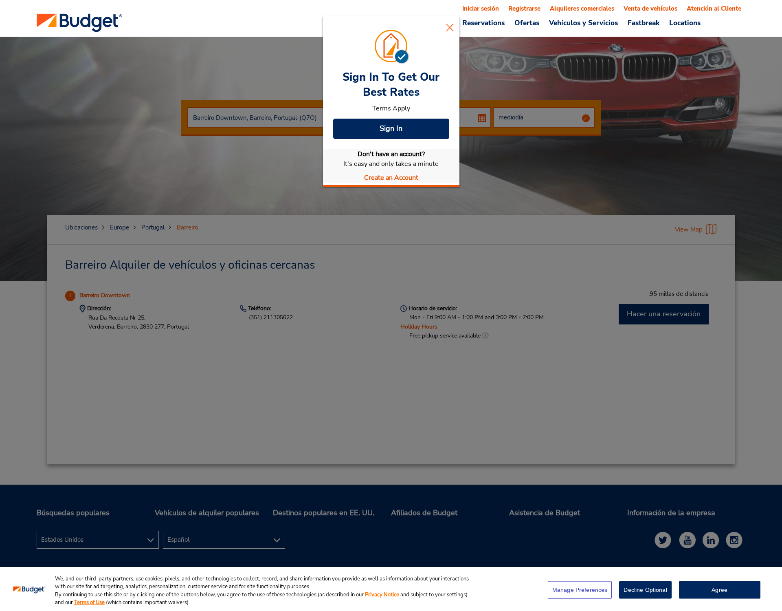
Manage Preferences (580, 590)
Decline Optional (645, 590)
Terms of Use (89, 602)
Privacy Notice (382, 594)
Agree (719, 590)
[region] (391, 589)
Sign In (391, 128)
